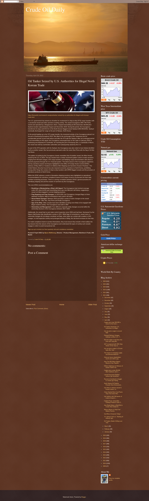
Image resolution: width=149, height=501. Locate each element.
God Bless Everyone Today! (112, 414)
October (107, 303)
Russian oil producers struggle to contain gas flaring (113, 379)
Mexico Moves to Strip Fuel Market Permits (112, 410)
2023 (104, 289)
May (106, 317)
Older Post (92, 305)
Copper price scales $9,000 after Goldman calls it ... (112, 371)
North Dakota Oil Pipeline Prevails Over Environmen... (113, 384)
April (106, 320)
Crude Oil (104, 186)
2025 (104, 284)
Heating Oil (105, 193)
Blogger (83, 497)
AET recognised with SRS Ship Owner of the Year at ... (113, 344)
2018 (104, 441)
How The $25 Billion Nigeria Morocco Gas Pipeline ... (112, 362)
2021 (104, 295)
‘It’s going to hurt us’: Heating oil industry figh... (113, 417)
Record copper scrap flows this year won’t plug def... (113, 340)
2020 (104, 435)
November (108, 300)
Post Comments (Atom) (41, 308)
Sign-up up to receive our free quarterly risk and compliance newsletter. (51, 229)
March (107, 426)
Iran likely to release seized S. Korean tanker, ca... (113, 388)
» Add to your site (118, 201)
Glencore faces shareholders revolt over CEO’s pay (112, 358)
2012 (104, 457)
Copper (104, 199)
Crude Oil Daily (45, 9)
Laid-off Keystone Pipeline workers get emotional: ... (112, 375)
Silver (103, 197)
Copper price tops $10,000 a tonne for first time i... (112, 323)
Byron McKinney (50, 233)
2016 (104, 446)
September (108, 306)
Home (61, 305)
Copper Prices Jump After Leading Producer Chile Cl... (113, 401)
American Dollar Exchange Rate (112, 251)
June (106, 314)
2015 (104, 449)
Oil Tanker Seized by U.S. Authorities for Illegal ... (111, 327)
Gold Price (111, 238)
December (108, 297)
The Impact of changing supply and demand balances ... (113, 353)
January (107, 432)
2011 (104, 460)
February (107, 429)
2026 (104, 281)
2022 (104, 292)
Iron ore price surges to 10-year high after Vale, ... (113, 349)
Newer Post (30, 305)
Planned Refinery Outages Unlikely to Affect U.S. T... (112, 336)
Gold (103, 195)
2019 (104, 438)
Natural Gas (105, 188)
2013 (104, 455)
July (106, 311)
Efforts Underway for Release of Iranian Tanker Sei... (113, 366)
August (107, 309)
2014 (104, 452)
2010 (104, 463)
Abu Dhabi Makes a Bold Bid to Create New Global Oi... (113, 405)
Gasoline (104, 190)
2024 (104, 287)
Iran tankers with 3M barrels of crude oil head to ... (113, 397)
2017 (104, 444)
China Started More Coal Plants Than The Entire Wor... (113, 392)
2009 (104, 466)
